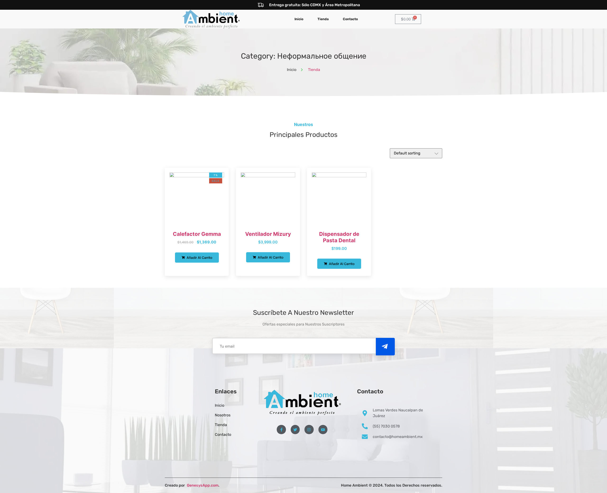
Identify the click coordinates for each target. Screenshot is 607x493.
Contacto (350, 19)
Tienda (323, 19)
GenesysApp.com (202, 485)
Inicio (298, 19)
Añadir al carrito (199, 258)
